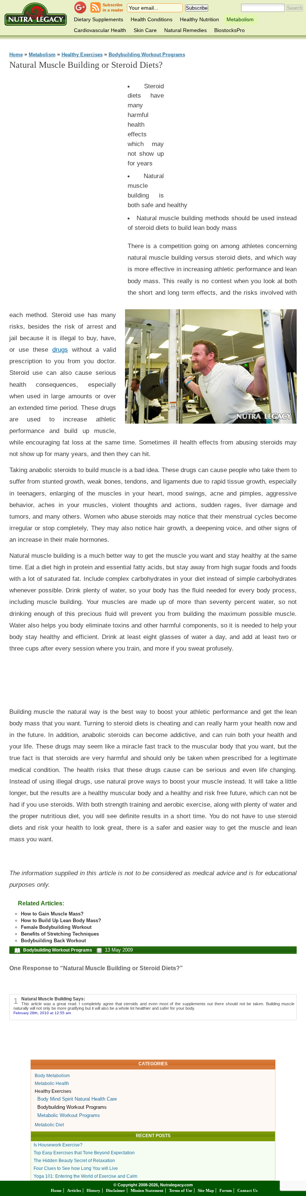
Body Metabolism (52, 1075)
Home (16, 54)
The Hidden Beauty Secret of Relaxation (74, 1160)
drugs (60, 349)
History (93, 1190)
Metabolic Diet (49, 1124)
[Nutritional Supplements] (35, 14)
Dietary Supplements (98, 19)
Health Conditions (151, 19)
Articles (74, 1190)
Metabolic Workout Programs (68, 1115)
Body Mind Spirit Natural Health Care (77, 1099)
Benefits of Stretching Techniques (60, 934)
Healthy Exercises (82, 54)
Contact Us (247, 1190)
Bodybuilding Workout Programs (147, 54)
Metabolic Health (52, 1083)
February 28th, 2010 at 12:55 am (42, 1013)
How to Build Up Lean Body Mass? (61, 920)
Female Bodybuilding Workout (56, 927)
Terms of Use (180, 1190)
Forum (225, 1190)
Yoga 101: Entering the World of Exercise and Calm (85, 1176)
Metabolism (240, 19)
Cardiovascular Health (100, 30)
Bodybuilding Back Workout (53, 940)
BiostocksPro (229, 30)
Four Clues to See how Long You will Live (76, 1168)
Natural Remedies (185, 30)
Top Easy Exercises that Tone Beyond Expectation (84, 1152)
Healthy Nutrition (199, 19)
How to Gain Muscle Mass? (52, 914)
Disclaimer (115, 1190)
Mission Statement (147, 1190)
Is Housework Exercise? (58, 1145)
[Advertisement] (65, 189)
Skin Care (145, 30)
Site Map (206, 1190)
